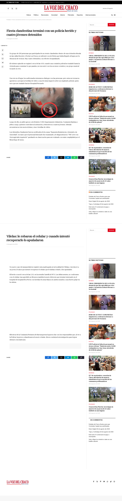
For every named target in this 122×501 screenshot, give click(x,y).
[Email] (2, 58)
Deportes (80, 15)
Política (36, 15)
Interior (62, 15)
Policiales (71, 15)
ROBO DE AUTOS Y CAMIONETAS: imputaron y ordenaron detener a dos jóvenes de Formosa (43, 2)
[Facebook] (2, 50)
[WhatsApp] (2, 66)
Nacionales (44, 15)
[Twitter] (2, 54)
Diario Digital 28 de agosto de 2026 (99, 201)
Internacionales (91, 15)
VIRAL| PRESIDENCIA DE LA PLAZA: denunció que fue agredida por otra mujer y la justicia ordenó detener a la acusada (102, 58)
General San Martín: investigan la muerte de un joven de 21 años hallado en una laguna (101, 181)
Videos (28, 15)
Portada (9, 19)
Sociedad (54, 15)
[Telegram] (2, 62)
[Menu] (114, 15)
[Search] (112, 15)
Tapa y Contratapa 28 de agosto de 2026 (101, 204)
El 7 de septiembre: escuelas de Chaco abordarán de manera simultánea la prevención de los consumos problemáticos (100, 150)
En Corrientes (96, 192)
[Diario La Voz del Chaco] (61, 8)
